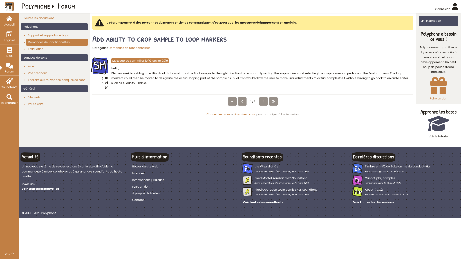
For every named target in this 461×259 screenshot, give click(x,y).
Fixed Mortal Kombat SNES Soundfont (280, 178)
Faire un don (140, 187)
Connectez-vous (218, 114)
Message (118, 61)
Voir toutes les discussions (373, 202)
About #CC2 (374, 190)
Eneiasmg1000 (377, 171)
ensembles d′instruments (275, 171)
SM (100, 65)
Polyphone (35, 5)
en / (9, 254)
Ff (247, 168)
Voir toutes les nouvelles (40, 189)
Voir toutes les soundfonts (263, 202)
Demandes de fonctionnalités (129, 48)
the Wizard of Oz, (266, 166)
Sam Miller (137, 61)
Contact (138, 200)
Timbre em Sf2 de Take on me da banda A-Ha (397, 166)
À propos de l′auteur (146, 193)
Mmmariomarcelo (379, 194)
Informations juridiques (148, 180)
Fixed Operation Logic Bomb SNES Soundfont (285, 190)
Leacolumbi (376, 183)
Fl (357, 180)
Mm (358, 191)
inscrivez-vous (245, 114)
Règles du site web (145, 166)
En (357, 168)
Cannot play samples (380, 178)
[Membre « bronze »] (100, 88)
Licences (138, 173)
